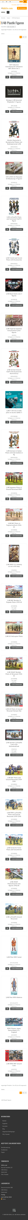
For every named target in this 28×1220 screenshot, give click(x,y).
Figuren (8, 18)
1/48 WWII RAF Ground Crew (14, 1065)
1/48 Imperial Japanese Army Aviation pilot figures (14, 330)
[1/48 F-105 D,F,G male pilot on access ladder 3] (7, 422)
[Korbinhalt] (7, 2)
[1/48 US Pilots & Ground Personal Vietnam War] (7, 720)
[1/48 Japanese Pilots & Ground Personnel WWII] (7, 498)
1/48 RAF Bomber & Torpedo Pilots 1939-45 (14, 601)
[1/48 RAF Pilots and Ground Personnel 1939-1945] (7, 790)
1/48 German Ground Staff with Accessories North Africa (14, 371)
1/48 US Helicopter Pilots (14, 636)
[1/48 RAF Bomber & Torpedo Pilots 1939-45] (7, 611)
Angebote (4, 1123)
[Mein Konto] (3, 2)
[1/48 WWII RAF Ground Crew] (7, 1075)
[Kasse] (11, 2)
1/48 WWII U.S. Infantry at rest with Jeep (14, 565)
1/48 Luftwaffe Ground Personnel (14, 918)
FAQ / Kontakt (5, 1134)
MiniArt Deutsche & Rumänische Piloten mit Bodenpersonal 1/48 (14, 142)
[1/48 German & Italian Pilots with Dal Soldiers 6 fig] (7, 463)
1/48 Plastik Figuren (16, 18)
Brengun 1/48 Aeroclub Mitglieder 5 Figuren (14, 101)
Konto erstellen (23, 4)
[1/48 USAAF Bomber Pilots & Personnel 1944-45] (7, 684)
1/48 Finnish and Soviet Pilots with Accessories (14, 259)
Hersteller (5, 1126)
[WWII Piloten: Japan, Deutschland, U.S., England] (7, 1040)
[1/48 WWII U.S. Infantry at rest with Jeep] (7, 576)
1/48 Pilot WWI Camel (14, 957)
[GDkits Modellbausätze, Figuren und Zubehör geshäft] (7, 8)
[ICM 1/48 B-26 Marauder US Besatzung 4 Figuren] (7, 188)
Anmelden (14, 4)
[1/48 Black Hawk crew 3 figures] (7, 305)
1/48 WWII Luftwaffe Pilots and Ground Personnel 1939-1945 (14, 814)
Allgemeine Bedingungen (8, 1131)
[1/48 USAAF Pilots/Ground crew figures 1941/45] (7, 894)
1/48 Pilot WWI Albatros (14, 997)
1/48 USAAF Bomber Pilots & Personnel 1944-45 (14, 674)
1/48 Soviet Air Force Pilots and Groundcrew (14, 849)
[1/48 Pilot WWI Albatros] (7, 1008)
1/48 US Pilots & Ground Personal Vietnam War (14, 710)
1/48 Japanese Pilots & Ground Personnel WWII (14, 488)
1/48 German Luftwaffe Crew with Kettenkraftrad (14, 744)
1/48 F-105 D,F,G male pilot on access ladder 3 (14, 412)
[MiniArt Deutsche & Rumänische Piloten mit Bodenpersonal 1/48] (7, 152)
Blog (3, 1129)
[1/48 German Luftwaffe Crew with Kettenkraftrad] (7, 755)
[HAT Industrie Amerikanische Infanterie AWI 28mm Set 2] (7, 77)
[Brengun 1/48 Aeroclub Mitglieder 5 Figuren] (7, 111)
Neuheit (4, 1121)
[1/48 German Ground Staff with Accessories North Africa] (7, 382)
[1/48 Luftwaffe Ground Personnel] (7, 928)
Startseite (3, 18)
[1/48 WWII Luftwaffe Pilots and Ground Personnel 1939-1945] (7, 825)
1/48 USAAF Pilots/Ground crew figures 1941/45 (14, 884)
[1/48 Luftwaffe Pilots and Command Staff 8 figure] (7, 229)
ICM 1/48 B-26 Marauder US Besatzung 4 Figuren (14, 178)
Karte (4, 1199)
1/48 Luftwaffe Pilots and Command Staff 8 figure (14, 219)
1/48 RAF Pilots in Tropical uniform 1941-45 (14, 525)
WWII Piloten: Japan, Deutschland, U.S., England (14, 1030)
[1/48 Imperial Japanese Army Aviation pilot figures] (7, 341)
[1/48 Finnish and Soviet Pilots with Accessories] (7, 269)
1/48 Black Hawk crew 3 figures (14, 295)
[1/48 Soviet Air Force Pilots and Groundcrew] (7, 859)
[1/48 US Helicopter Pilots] (7, 647)
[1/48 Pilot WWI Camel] (7, 968)
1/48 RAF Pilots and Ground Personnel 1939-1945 (14, 779)
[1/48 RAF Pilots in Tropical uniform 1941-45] (7, 535)
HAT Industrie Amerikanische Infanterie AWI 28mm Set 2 (14, 66)
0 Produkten (23, 8)
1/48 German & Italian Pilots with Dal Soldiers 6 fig (14, 453)
